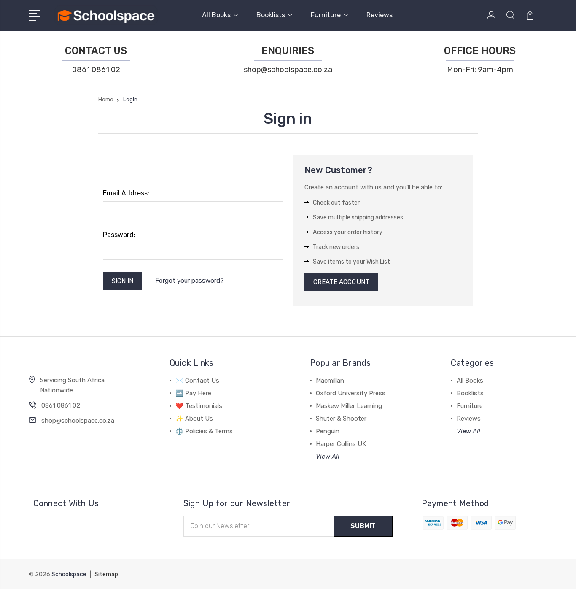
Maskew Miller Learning (349, 406)
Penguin (327, 431)
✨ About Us (194, 418)
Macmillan (330, 380)
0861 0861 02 (96, 69)
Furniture (326, 15)
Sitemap (106, 574)
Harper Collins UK (341, 444)
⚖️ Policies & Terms (204, 431)
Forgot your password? (189, 280)
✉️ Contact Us (197, 380)
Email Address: (126, 193)
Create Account (341, 282)
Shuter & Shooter (341, 418)
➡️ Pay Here (193, 393)
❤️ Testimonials (198, 406)
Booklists (270, 15)
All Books (216, 15)
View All (327, 456)
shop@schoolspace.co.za (288, 69)
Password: (119, 235)
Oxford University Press (350, 393)
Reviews (379, 15)
